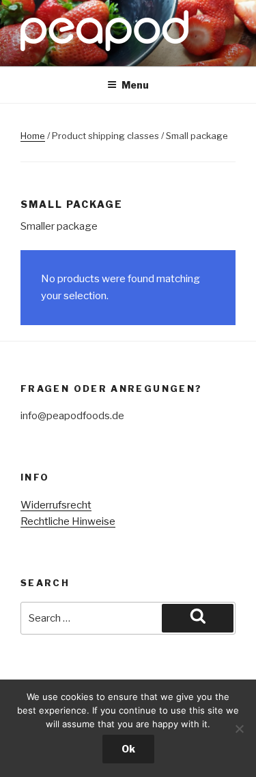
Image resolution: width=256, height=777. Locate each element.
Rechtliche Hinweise (67, 521)
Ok (128, 749)
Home (32, 135)
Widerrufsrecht (55, 505)
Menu (135, 85)
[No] (239, 728)
